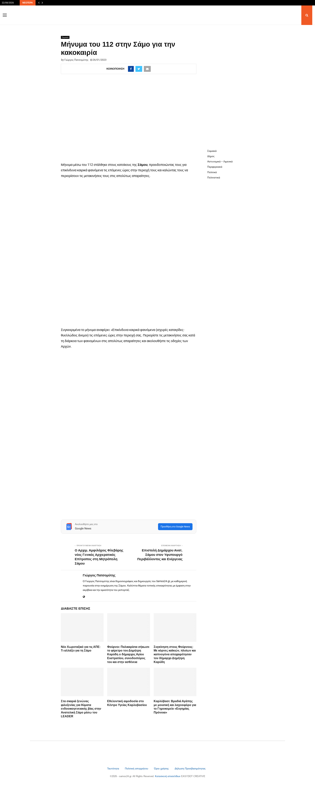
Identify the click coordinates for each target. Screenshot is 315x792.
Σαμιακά (65, 37)
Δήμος (211, 156)
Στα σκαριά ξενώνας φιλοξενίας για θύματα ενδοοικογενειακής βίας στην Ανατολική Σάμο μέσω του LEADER (81, 709)
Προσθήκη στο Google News (175, 526)
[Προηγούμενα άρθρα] (38, 2)
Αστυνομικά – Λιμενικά (220, 161)
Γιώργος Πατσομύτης (76, 59)
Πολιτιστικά (213, 177)
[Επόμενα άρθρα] (42, 2)
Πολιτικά (212, 172)
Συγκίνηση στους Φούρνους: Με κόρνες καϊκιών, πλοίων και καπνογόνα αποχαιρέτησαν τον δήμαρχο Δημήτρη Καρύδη (175, 654)
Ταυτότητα (113, 768)
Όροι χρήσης (162, 768)
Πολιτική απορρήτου (136, 768)
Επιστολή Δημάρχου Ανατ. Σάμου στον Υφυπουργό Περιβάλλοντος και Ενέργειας (159, 555)
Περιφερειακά (214, 166)
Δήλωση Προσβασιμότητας (190, 768)
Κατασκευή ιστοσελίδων (168, 776)
